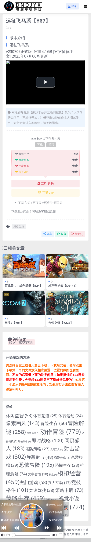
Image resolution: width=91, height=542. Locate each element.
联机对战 (52, 499)
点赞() (78, 233)
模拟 (53, 474)
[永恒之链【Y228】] (67, 303)
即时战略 (47, 440)
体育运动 (70, 415)
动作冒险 (60, 431)
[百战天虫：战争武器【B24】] (24, 266)
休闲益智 (19, 415)
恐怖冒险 (36, 464)
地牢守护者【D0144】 (63, 286)
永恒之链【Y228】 (60, 323)
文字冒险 (38, 474)
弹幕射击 (40, 457)
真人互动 (59, 482)
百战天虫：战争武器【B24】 (24, 286)
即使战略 (24, 441)
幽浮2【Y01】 (14, 323)
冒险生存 (53, 423)
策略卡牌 (69, 490)
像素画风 (22, 423)
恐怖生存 (67, 465)
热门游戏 (33, 482)
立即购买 (47, 183)
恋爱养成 (62, 458)
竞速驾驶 (41, 490)
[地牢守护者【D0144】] (67, 266)
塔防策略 (37, 449)
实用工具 (56, 449)
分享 (49, 233)
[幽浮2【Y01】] (24, 303)
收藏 (63, 233)
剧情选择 (33, 433)
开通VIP (48, 193)
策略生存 (18, 226)
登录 (74, 6)
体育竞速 (45, 415)
